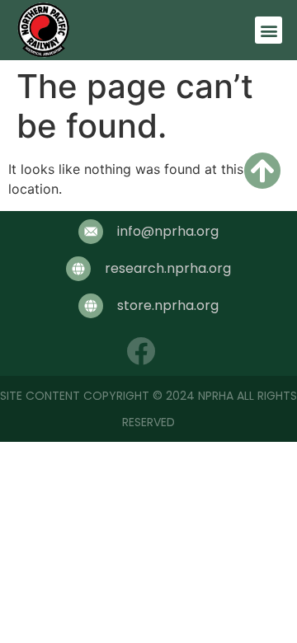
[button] (268, 30)
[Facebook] (140, 350)
